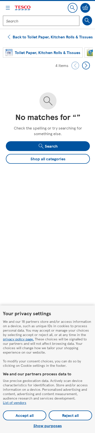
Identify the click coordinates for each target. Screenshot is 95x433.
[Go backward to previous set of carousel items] (75, 65)
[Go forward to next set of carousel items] (86, 65)
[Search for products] (87, 20)
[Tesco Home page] (23, 8)
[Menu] (8, 8)
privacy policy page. (18, 338)
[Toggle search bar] (72, 8)
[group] (43, 52)
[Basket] (85, 8)
